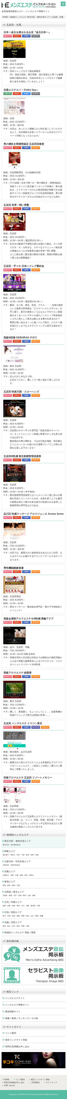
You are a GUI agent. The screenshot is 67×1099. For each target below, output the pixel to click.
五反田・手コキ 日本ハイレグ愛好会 (24, 266)
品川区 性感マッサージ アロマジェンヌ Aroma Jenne (34, 513)
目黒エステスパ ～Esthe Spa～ (21, 90)
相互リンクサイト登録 (16, 1040)
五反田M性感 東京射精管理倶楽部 (22, 456)
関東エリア (20, 853)
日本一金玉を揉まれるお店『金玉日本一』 (27, 32)
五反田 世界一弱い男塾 (16, 205)
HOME (5, 17)
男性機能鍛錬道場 (14, 568)
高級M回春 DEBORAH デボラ (20, 337)
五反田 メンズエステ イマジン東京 (23, 723)
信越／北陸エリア (16, 924)
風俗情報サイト (12, 1011)
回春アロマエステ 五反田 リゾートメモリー (28, 777)
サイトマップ (51, 1082)
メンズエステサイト (15, 998)
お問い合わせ (9, 1085)
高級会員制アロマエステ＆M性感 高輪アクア (29, 618)
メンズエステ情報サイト (17, 1005)
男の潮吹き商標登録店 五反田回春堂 (24, 144)
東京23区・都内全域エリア (17, 842)
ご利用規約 (35, 1082)
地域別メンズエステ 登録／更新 (20, 932)
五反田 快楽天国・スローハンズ (21, 391)
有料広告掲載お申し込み (17, 1046)
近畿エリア (18, 873)
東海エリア (11, 883)
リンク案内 (10, 1033)
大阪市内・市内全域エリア (17, 863)
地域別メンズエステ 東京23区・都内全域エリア (30, 17)
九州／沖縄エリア (21, 903)
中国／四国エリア (23, 914)
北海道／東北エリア (19, 893)
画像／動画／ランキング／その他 (21, 1018)
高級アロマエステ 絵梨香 (18, 672)
